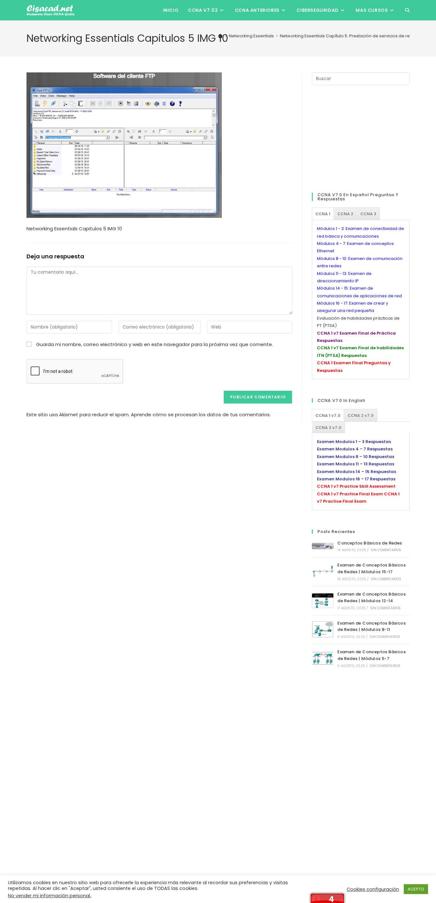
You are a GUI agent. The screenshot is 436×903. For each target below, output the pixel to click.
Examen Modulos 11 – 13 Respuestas (355, 464)
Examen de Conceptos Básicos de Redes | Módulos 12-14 (371, 597)
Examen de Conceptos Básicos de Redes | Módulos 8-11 (371, 626)
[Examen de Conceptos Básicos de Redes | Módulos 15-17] (323, 572)
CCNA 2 (345, 214)
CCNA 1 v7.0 (328, 415)
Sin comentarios (386, 550)
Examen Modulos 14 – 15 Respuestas (356, 472)
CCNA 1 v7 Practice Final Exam (350, 494)
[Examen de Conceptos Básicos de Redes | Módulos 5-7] (323, 658)
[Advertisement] (360, 138)
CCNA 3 (368, 214)
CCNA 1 (322, 214)
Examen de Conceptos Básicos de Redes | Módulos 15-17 (371, 568)
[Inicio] (220, 36)
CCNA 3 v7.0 (328, 427)
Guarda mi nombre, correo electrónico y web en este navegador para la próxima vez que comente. (154, 344)
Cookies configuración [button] (373, 889)
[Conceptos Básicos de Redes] (323, 546)
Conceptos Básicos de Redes (369, 543)
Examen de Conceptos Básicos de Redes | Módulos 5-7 (371, 655)
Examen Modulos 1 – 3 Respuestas (354, 442)
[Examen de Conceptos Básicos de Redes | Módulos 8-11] (323, 629)
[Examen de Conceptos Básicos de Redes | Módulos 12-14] (323, 600)
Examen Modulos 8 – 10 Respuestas (355, 457)
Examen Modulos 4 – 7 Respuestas (355, 449)
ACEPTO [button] (416, 889)
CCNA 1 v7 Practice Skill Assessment (356, 486)
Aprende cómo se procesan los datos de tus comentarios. (201, 414)
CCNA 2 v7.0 (361, 415)
